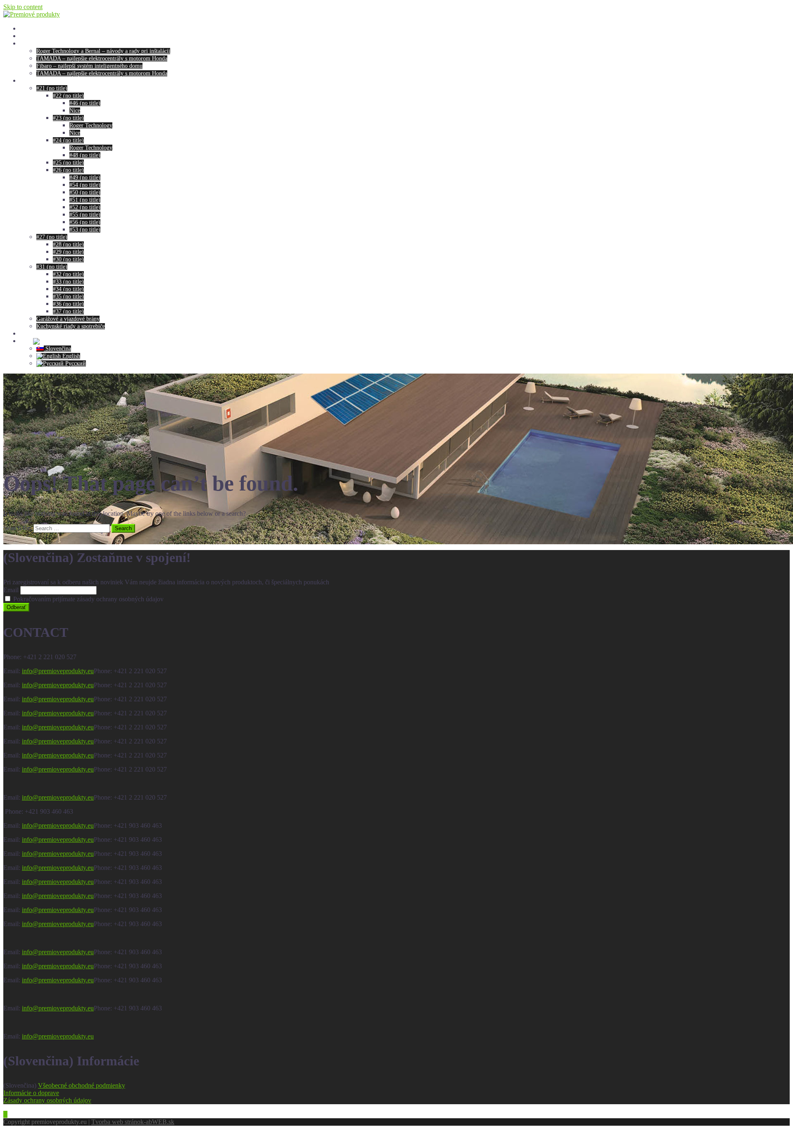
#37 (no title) (68, 311)
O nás (26, 36)
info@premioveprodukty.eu (58, 670)
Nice (74, 110)
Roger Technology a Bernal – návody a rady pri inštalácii (103, 51)
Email (11, 589)
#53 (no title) (84, 229)
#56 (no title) (84, 222)
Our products (35, 29)
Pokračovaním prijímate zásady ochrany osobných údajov (88, 599)
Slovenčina (57, 348)
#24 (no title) (68, 140)
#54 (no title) (84, 185)
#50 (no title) (84, 192)
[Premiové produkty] (31, 14)
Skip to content (23, 6)
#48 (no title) (84, 155)
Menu (26, 43)
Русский (75, 363)
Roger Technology (90, 125)
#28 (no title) (68, 244)
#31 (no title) (51, 267)
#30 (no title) (68, 259)
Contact (29, 334)
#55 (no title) (84, 215)
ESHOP (29, 81)
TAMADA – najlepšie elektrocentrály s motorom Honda (101, 58)
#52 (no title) (84, 207)
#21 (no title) (51, 88)
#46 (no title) (84, 103)
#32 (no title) (68, 274)
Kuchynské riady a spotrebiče (70, 326)
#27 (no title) (51, 237)
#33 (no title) (68, 282)
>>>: (26, 341)
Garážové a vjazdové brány (68, 319)
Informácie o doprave (31, 1092)
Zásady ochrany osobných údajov (47, 1100)
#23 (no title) (68, 118)
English (70, 356)
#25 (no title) (68, 163)
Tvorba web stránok (117, 1121)
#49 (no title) (84, 177)
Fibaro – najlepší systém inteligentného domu (89, 66)
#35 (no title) (68, 296)
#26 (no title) (68, 170)
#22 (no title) (68, 96)
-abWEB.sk (159, 1121)
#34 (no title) (68, 289)
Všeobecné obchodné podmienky (81, 1085)
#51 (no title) (84, 200)
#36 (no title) (68, 304)
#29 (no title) (68, 252)
